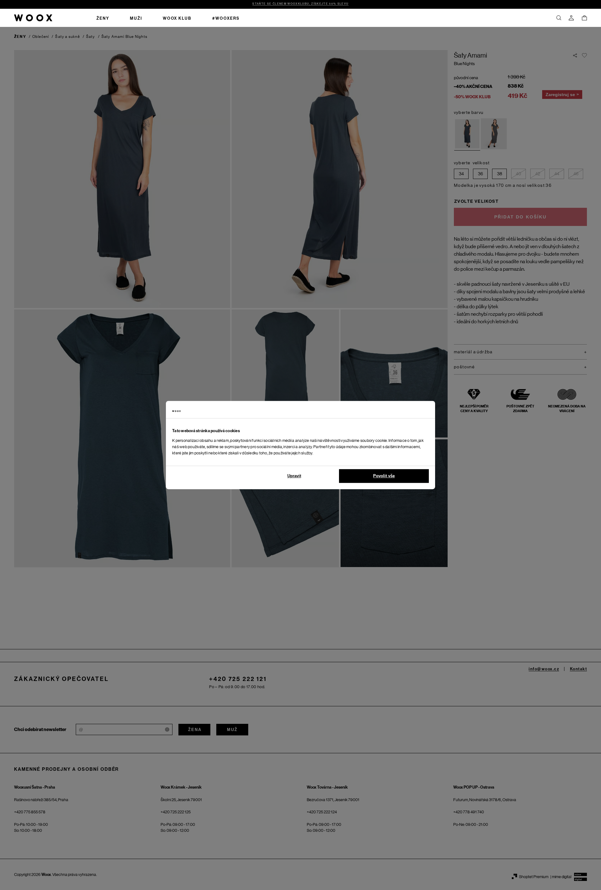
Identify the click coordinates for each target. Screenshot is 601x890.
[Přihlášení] (571, 17)
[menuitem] (103, 18)
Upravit (294, 475)
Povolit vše (384, 475)
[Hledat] (558, 17)
